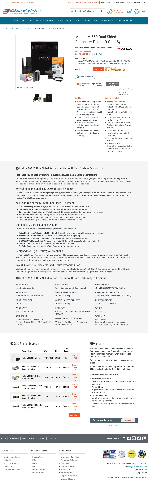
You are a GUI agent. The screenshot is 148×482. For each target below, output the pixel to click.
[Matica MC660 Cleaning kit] (15, 358)
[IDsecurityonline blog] (144, 438)
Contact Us (52, 438)
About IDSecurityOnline (12, 457)
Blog (144, 2)
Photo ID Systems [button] (46, 20)
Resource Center (105, 2)
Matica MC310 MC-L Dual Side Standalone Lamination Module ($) (103, 64)
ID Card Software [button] (91, 20)
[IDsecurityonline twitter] (139, 438)
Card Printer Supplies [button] (64, 20)
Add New (128, 420)
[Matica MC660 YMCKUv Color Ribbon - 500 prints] (15, 406)
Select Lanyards (38, 473)
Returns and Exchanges (69, 460)
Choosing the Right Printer (70, 457)
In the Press (8, 466)
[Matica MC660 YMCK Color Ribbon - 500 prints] (15, 368)
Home (3, 438)
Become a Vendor (38, 470)
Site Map (41, 438)
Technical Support (67, 473)
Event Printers (34, 20)
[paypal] (142, 454)
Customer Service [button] (118, 2)
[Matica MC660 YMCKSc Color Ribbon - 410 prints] (15, 397)
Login (142, 11)
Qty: (76, 69)
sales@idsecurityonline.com (137, 466)
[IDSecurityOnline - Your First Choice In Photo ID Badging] (22, 12)
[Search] (102, 11)
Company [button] (137, 2)
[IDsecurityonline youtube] (133, 438)
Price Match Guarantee (12, 470)
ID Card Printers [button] (20, 20)
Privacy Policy (14, 438)
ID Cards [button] (78, 20)
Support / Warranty (28, 438)
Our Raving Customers (11, 463)
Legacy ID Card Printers (69, 476)
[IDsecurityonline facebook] (128, 438)
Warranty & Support (68, 479)
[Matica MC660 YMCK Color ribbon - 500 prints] (15, 377)
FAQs (34, 460)
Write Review (124, 92)
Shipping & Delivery (68, 466)
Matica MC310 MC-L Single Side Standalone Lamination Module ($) (104, 61)
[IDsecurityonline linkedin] (123, 438)
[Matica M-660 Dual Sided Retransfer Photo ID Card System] (42, 62)
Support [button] (129, 2)
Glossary (35, 463)
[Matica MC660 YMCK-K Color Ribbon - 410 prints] (15, 387)
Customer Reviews (126, 94)
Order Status (65, 463)
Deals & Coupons (93, 2)
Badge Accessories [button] (107, 20)
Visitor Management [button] (125, 20)
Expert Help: (76, 2)
